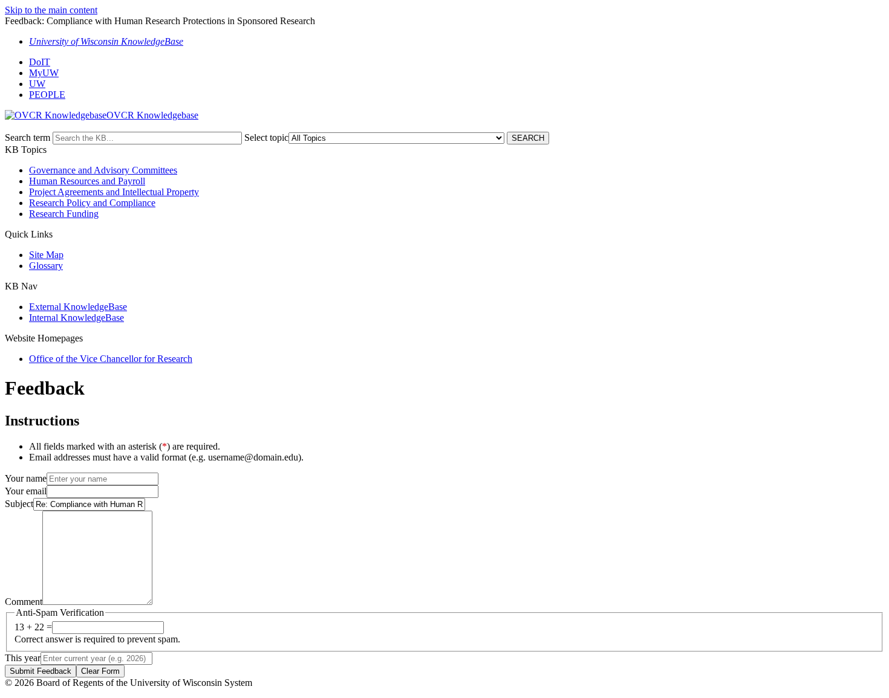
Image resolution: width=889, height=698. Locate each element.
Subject (19, 504)
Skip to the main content (51, 10)
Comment (23, 601)
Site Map (46, 255)
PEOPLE (47, 94)
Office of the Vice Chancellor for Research (110, 359)
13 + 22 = (33, 627)
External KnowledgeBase (78, 307)
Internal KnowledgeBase (76, 317)
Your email (26, 491)
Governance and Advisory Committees (103, 170)
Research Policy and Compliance (92, 203)
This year (23, 658)
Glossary (46, 265)
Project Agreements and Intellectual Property (114, 192)
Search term (27, 137)
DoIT (39, 62)
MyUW (44, 73)
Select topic (266, 137)
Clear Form (100, 671)
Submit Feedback (40, 671)
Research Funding (64, 213)
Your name (26, 478)
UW (37, 84)
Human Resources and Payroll (87, 181)
